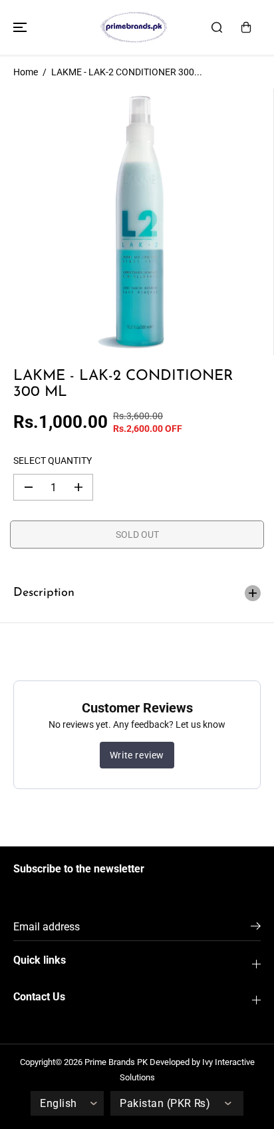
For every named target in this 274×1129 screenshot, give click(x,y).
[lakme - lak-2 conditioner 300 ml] (136, 222)
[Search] (216, 27)
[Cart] (246, 27)
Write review (137, 755)
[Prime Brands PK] (133, 27)
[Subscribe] (256, 928)
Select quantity (52, 460)
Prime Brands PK (116, 1062)
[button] (18, 27)
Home (25, 72)
